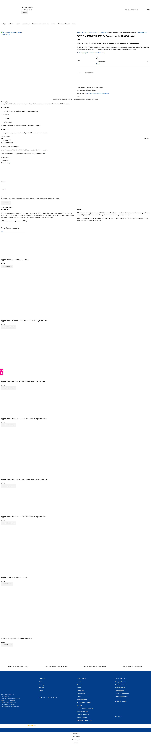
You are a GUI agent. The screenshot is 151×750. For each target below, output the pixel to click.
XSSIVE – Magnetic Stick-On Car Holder (16, 638)
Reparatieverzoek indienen (84, 720)
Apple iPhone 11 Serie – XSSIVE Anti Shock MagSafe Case (24, 321)
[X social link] (83, 96)
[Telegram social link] (89, 96)
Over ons (41, 687)
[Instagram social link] (44, 701)
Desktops (79, 684)
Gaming (79, 696)
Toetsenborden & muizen (84, 702)
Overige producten (82, 717)
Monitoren (79, 705)
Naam (3, 182)
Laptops (79, 681)
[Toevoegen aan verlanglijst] (12, 256)
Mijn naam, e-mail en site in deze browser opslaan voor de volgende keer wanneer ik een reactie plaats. (30, 198)
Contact (41, 690)
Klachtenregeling (119, 690)
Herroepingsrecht (120, 687)
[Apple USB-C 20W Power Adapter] (13, 536)
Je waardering (5, 157)
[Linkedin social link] (87, 96)
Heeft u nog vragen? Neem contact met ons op (91, 52)
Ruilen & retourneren (121, 684)
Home (78, 32)
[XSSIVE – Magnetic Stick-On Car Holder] (13, 597)
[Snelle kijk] (7, 256)
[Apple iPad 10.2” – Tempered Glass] (13, 242)
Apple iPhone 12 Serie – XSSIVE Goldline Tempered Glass (24, 419)
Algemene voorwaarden (121, 696)
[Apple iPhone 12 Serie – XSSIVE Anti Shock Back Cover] (13, 340)
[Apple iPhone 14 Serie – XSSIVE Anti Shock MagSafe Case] (13, 438)
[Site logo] (10, 9)
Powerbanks (103, 32)
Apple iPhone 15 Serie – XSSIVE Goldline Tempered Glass (24, 517)
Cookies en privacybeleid (122, 693)
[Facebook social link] (82, 96)
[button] (7, 266)
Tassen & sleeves (82, 699)
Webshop (41, 684)
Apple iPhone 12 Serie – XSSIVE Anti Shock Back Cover (23, 381)
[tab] (57, 99)
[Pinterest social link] (85, 96)
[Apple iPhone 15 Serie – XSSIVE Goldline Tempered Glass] (13, 499)
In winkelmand (89, 73)
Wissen (98, 64)
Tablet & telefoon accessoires (90, 32)
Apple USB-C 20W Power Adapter (14, 577)
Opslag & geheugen (82, 711)
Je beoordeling (5, 163)
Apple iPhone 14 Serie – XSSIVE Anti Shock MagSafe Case (24, 479)
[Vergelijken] (3, 256)
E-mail (3, 189)
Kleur (79, 60)
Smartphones (80, 690)
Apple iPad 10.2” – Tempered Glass (14, 260)
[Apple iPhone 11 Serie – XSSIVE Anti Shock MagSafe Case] (13, 279)
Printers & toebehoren (83, 714)
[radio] (122, 57)
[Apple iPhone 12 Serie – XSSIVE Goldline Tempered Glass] (13, 401)
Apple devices (81, 693)
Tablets (79, 687)
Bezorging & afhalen (120, 681)
